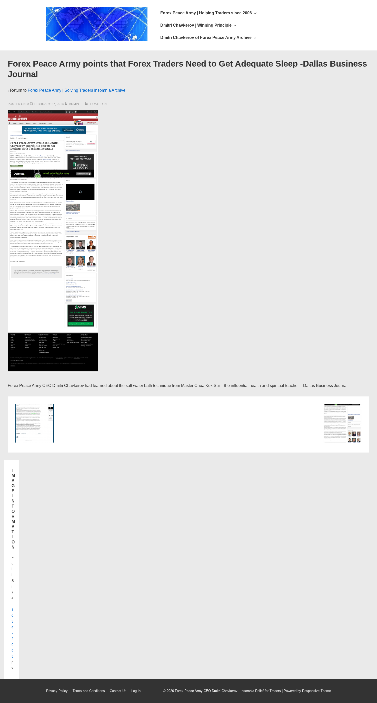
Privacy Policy (57, 691)
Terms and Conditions (89, 691)
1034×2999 (13, 633)
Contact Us (118, 691)
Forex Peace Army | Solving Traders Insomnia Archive (76, 90)
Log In (136, 691)
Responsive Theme (316, 691)
